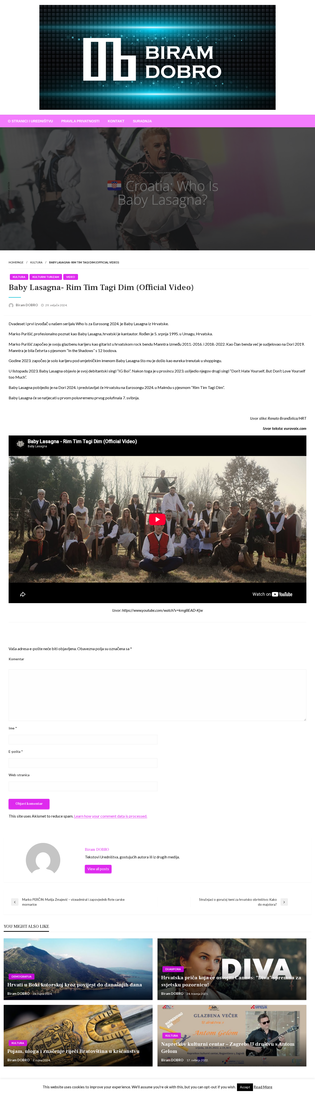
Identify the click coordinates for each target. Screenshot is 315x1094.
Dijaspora (173, 969)
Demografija (22, 976)
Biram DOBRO (27, 305)
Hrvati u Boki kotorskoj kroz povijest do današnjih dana (74, 984)
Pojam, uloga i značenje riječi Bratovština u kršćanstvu (73, 1051)
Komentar (16, 659)
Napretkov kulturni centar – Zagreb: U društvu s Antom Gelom (228, 1048)
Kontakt (116, 121)
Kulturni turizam (45, 276)
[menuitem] (30, 121)
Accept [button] (245, 1087)
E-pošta (16, 751)
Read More (263, 1087)
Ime (13, 728)
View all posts (98, 869)
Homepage (16, 262)
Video (70, 276)
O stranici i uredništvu (30, 121)
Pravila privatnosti (80, 121)
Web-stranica (19, 775)
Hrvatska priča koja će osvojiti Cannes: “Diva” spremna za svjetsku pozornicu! (231, 981)
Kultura (36, 262)
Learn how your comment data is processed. (110, 816)
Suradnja (142, 121)
